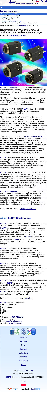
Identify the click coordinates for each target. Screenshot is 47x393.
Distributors (23, 341)
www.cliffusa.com (15, 323)
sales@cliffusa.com (14, 321)
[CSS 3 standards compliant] (15, 389)
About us (23, 357)
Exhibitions (23, 353)
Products (23, 337)
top (24, 381)
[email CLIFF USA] (46, 1)
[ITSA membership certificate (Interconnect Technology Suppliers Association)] (29, 334)
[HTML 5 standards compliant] (9, 389)
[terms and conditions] (33, 334)
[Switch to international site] (37, 1)
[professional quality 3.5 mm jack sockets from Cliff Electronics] (23, 85)
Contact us (23, 361)
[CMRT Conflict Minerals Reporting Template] (23, 334)
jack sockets (28, 209)
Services (23, 349)
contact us (28, 298)
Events (16, 11)
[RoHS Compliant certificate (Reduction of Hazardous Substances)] (17, 334)
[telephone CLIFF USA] (42, 1)
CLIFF (12, 4)
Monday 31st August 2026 (9, 14)
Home (23, 365)
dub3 (33, 389)
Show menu (1, 7)
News (23, 345)
